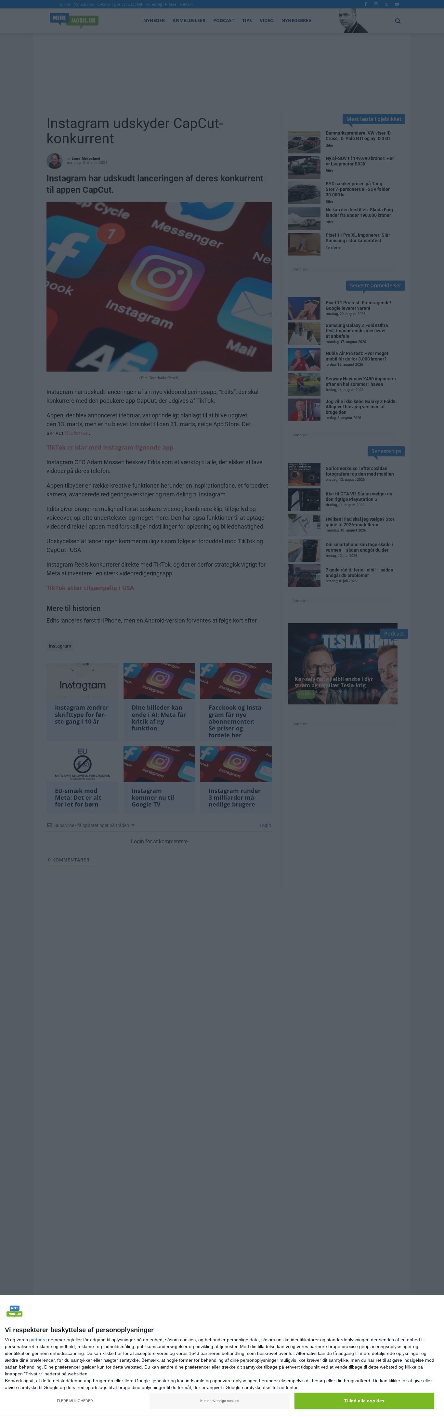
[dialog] (222, 1356)
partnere (38, 1339)
